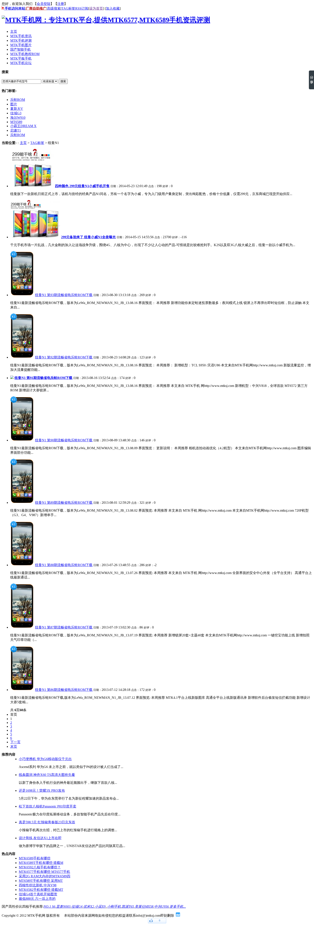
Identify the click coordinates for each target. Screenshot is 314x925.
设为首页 (96, 8)
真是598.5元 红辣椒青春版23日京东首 (47, 822)
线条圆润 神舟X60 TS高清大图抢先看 (47, 775)
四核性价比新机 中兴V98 (37, 885)
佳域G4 (76, 906)
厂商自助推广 (36, 8)
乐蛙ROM (17, 99)
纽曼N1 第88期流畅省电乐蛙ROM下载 (63, 565)
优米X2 (88, 906)
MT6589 (16, 122)
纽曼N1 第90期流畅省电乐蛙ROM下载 (63, 440)
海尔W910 (17, 117)
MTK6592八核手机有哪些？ (40, 867)
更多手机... (178, 906)
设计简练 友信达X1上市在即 (40, 838)
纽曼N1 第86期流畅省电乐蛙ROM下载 (63, 690)
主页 (23, 143)
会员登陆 (43, 4)
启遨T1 (15, 130)
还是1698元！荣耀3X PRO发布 (42, 790)
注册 (60, 4)
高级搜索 (54, 8)
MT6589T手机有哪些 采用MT (41, 880)
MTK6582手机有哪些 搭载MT (41, 889)
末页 (13, 746)
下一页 (15, 742)
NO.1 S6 (49, 906)
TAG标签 (68, 8)
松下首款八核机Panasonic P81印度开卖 (47, 806)
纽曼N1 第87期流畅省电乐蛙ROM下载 (63, 627)
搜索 (63, 81)
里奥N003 (63, 906)
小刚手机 (114, 906)
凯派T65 (128, 906)
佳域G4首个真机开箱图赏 (38, 894)
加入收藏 (113, 8)
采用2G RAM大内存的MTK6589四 (44, 876)
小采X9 (100, 906)
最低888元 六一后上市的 (37, 898)
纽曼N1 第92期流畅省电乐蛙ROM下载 (63, 357)
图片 (13, 104)
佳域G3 (15, 113)
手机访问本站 (14, 8)
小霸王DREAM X (23, 126)
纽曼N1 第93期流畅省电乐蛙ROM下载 (63, 295)
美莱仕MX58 (144, 906)
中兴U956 (161, 906)
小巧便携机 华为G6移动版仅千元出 (45, 759)
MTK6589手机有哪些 (34, 858)
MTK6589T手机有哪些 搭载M (41, 863)
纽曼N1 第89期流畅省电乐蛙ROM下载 (63, 502)
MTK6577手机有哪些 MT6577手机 (44, 872)
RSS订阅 (81, 8)
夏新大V (16, 108)
